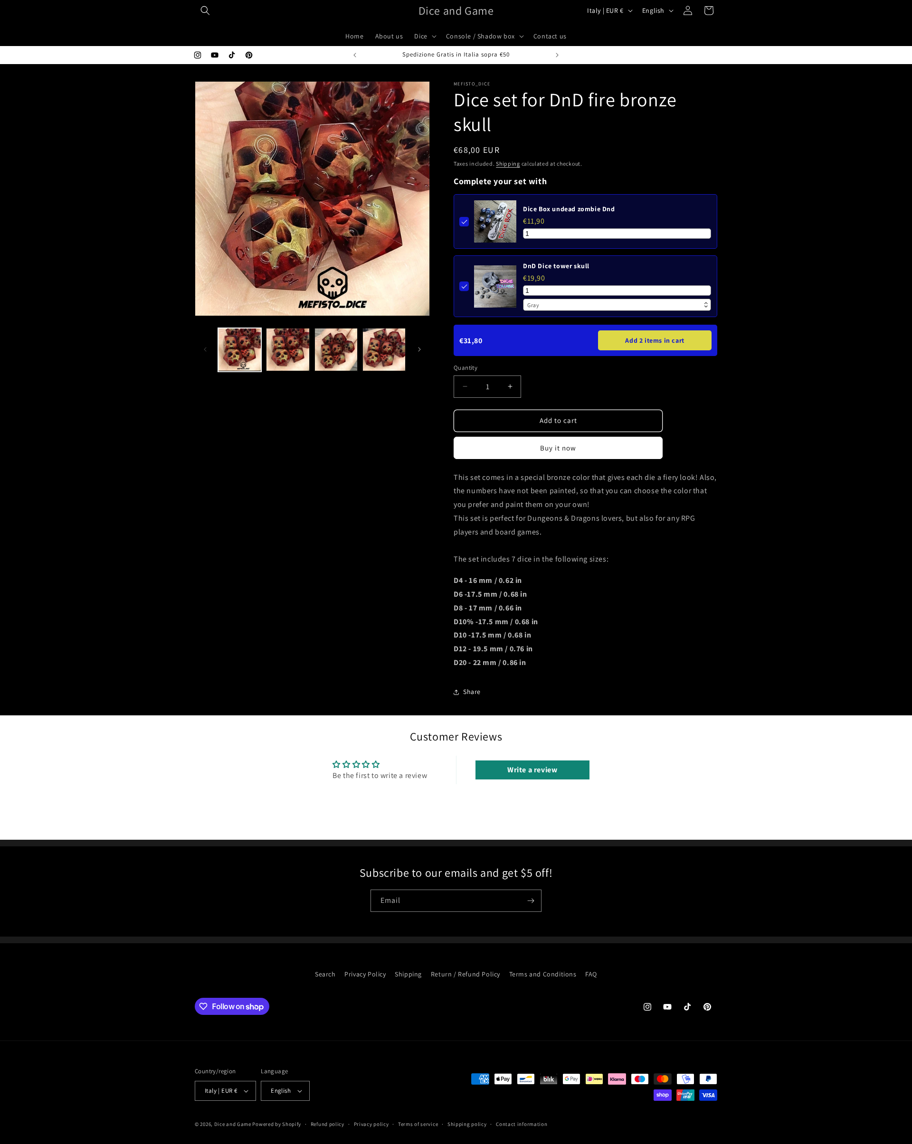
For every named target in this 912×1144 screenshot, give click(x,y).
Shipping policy (467, 1123)
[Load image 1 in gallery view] (239, 349)
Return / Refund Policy (465, 974)
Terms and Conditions (543, 974)
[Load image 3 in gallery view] (336, 349)
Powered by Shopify (276, 1124)
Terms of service (418, 1123)
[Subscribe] (530, 901)
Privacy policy (371, 1123)
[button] (205, 10)
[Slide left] (205, 349)
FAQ (591, 974)
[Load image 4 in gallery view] (384, 349)
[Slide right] (419, 349)
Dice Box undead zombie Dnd (569, 209)
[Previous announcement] (354, 55)
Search (325, 974)
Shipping (508, 163)
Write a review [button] (532, 770)
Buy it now (558, 447)
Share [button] (472, 691)
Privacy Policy (365, 974)
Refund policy (327, 1123)
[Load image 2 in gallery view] (287, 349)
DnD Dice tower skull (556, 266)
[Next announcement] (557, 55)
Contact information (521, 1123)
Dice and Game (232, 1124)
